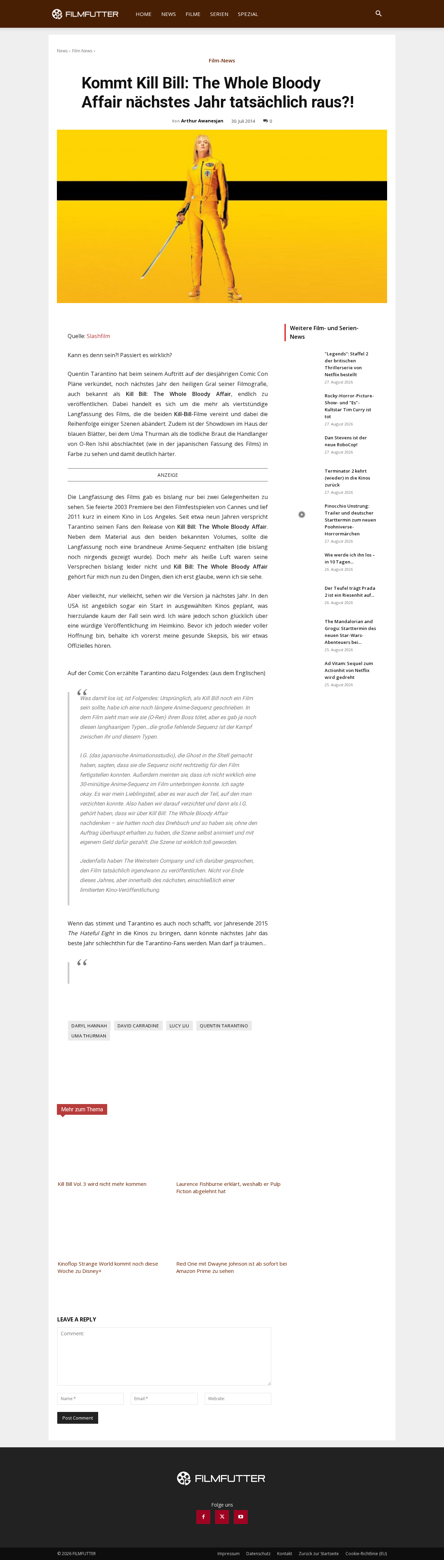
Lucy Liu (179, 1026)
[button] (378, 14)
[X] (222, 1517)
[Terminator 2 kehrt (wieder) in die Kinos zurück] (301, 479)
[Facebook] (203, 1517)
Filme (193, 13)
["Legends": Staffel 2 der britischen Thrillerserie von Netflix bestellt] (301, 362)
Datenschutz (258, 1554)
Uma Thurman (88, 1036)
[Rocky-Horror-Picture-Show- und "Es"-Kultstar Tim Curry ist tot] (301, 404)
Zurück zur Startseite (319, 1554)
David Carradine (138, 1026)
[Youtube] (241, 1517)
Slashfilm (98, 336)
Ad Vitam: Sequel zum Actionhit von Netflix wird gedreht (349, 670)
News (168, 13)
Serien (219, 13)
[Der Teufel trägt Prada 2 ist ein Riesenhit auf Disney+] (301, 597)
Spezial (248, 13)
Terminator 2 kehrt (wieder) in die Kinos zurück (347, 478)
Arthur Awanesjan (202, 121)
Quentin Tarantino (224, 1026)
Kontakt (284, 1554)
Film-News (82, 51)
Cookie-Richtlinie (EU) (366, 1554)
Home (144, 13)
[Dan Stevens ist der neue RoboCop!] (301, 446)
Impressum (228, 1554)
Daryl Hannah (89, 1026)
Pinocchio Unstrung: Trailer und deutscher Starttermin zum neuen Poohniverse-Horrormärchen (350, 520)
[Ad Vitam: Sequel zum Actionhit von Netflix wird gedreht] (301, 672)
